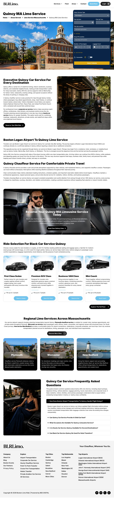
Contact (83, 4)
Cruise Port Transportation (30, 468)
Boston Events (8, 463)
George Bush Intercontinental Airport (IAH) (93, 470)
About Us (6, 457)
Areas (74, 4)
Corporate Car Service (28, 460)
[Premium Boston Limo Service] (13, 446)
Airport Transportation (28, 457)
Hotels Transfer (26, 471)
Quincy (48, 463)
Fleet (67, 4)
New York (65, 466)
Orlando (64, 463)
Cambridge (49, 460)
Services (57, 4)
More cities (50, 476)
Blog (5, 460)
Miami (64, 460)
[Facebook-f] (96, 492)
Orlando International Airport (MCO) (91, 460)
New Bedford (50, 471)
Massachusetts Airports (87, 480)
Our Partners (8, 466)
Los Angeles (66, 457)
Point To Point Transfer (28, 466)
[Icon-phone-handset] (104, 492)
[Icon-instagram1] (100, 492)
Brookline (49, 468)
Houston (65, 474)
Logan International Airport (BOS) (90, 458)
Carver (48, 474)
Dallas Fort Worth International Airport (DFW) (92, 473)
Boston (48, 457)
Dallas (64, 471)
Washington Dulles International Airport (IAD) (92, 464)
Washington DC (67, 468)
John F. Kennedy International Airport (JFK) (94, 467)
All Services (24, 477)
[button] (57, 4)
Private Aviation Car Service (30, 474)
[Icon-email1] (109, 492)
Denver (64, 477)
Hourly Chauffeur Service (29, 463)
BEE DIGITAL (44, 493)
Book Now (93, 4)
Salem (48, 465)
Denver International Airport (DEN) (90, 477)
